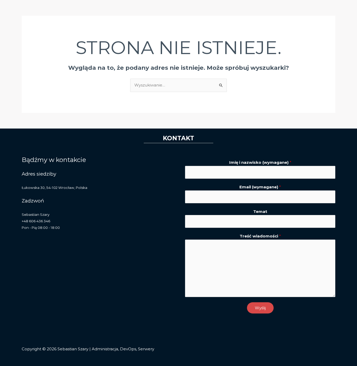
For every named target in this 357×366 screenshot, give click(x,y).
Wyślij (260, 307)
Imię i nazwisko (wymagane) (260, 162)
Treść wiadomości (260, 236)
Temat (260, 211)
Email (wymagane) (260, 186)
